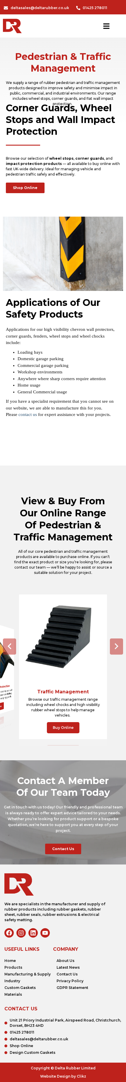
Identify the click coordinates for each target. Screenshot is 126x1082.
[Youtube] (45, 933)
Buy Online (63, 727)
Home (10, 960)
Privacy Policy (70, 981)
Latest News (68, 967)
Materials (13, 994)
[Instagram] (21, 933)
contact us (27, 414)
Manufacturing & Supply (27, 974)
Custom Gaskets (20, 987)
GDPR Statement (72, 987)
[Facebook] (9, 933)
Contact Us (67, 974)
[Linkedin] (33, 933)
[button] (9, 646)
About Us (65, 960)
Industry (12, 981)
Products (13, 967)
